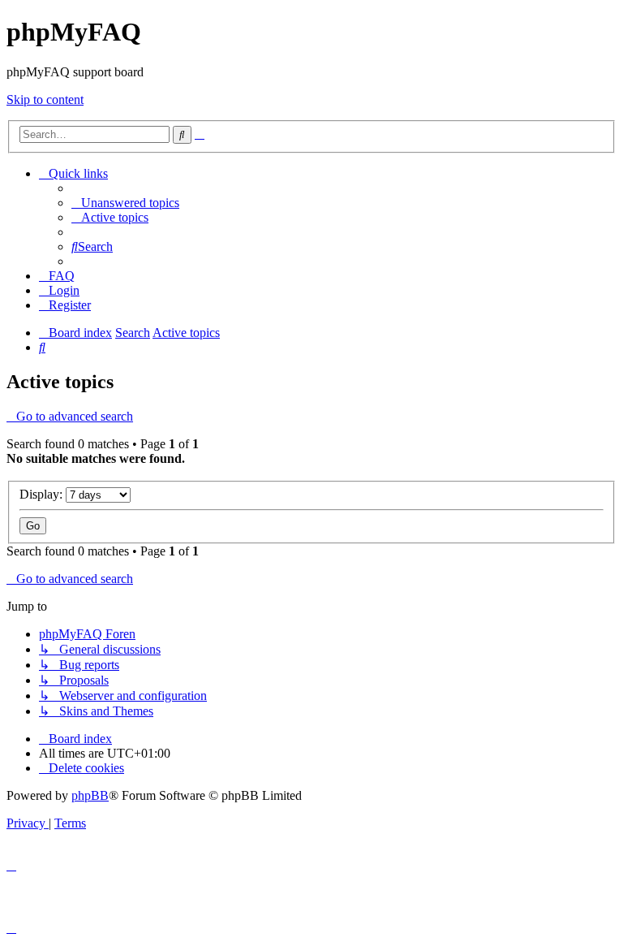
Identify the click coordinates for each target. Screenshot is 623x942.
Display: (42, 494)
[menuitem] (125, 203)
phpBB (90, 795)
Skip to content (45, 99)
